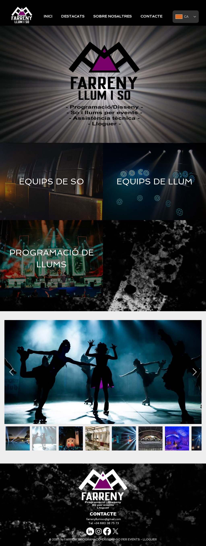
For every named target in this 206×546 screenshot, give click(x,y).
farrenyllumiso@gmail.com (103, 519)
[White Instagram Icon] (99, 531)
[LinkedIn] (90, 531)
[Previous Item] (11, 372)
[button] (73, 16)
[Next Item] (194, 372)
